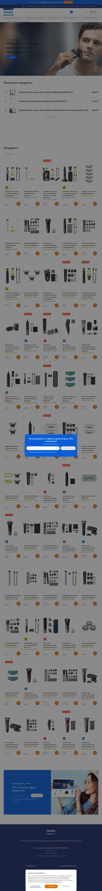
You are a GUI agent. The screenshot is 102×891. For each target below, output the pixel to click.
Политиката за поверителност (52, 463)
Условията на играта (43, 464)
